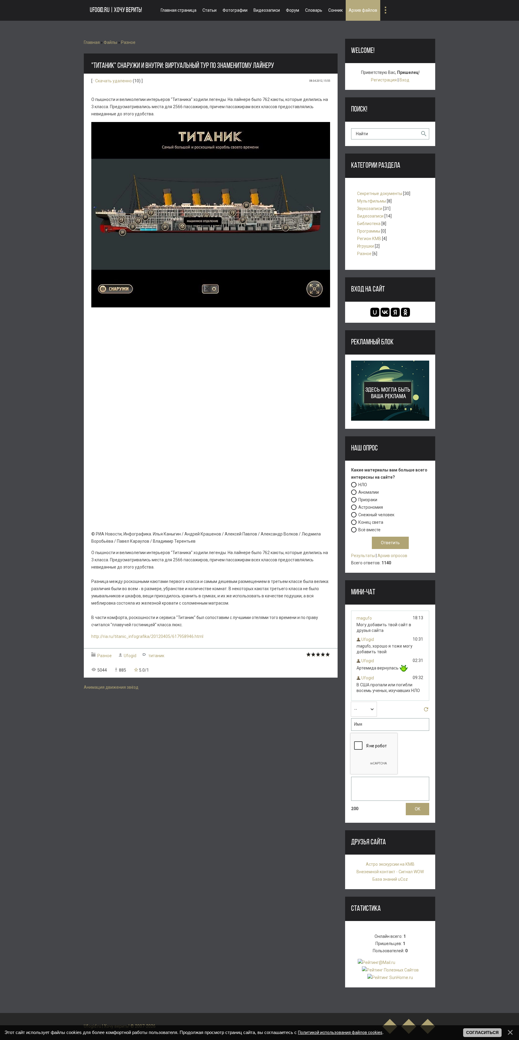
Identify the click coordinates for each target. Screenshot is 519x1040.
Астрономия (370, 507)
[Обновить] (426, 711)
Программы (368, 231)
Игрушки (365, 246)
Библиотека (369, 223)
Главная (92, 42)
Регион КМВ (369, 238)
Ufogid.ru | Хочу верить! (116, 10)
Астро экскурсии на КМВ (390, 864)
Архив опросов (392, 555)
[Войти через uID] (374, 312)
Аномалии (368, 492)
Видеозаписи (370, 216)
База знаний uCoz (390, 879)
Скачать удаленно (113, 80)
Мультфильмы (371, 201)
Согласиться (482, 1032)
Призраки (367, 499)
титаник (156, 655)
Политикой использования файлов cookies (340, 1032)
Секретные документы (379, 193)
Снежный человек (376, 514)
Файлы (110, 42)
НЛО (362, 484)
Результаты (363, 555)
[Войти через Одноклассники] (405, 312)
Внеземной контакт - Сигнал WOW (390, 871)
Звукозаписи (369, 208)
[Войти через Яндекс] (395, 312)
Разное (128, 42)
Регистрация (384, 80)
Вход (404, 80)
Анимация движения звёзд (111, 687)
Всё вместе (369, 529)
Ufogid (130, 655)
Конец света (370, 522)
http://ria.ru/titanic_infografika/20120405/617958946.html (147, 636)
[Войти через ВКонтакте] (385, 312)
